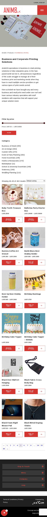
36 (4, 449)
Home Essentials (8, 158)
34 (38, 445)
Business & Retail (9, 146)
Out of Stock (31, 262)
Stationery (6, 170)
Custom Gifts (7, 152)
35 (42, 445)
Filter (9, 132)
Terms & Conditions (10, 499)
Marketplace (6, 164)
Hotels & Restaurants (10, 161)
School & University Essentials (14, 167)
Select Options (8, 219)
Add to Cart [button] (8, 262)
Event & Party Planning (11, 155)
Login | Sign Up (39, 2)
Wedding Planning (9, 173)
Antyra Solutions (38, 513)
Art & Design (7, 149)
